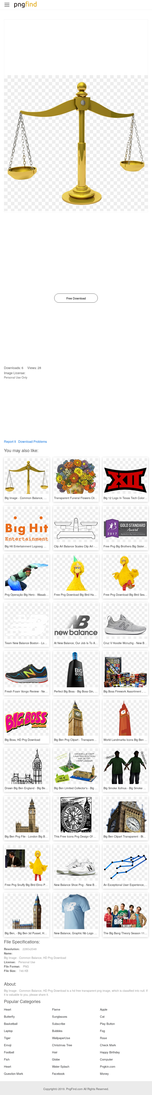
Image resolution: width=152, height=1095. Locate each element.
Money (104, 1073)
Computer (106, 1059)
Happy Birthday (110, 1052)
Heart (7, 1009)
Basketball (10, 1023)
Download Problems (32, 441)
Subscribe (58, 1023)
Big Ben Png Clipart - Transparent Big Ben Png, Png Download (93, 740)
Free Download (76, 298)
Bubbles (57, 1031)
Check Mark (108, 1045)
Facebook (58, 1073)
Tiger (7, 1038)
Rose (103, 1038)
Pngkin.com (107, 1066)
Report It (10, 441)
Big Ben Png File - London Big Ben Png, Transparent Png (40, 836)
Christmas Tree (62, 1045)
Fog (102, 1031)
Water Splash (60, 1066)
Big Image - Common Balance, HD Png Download (36, 498)
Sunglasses (59, 1016)
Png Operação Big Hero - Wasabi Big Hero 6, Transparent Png (44, 595)
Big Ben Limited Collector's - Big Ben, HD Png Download (89, 788)
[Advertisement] (76, 47)
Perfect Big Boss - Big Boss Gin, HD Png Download (86, 691)
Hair (54, 1052)
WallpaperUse (61, 1038)
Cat (102, 1016)
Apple (103, 1009)
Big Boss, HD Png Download (22, 740)
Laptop (8, 1031)
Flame (56, 1009)
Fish (7, 1059)
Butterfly (9, 1016)
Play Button (107, 1023)
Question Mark (13, 1073)
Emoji (7, 1045)
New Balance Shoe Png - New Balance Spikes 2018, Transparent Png (97, 885)
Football (9, 1052)
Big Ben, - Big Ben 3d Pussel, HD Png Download (35, 933)
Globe (56, 1059)
